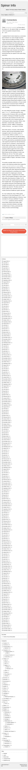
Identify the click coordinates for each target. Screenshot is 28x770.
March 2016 (5, 477)
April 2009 (5, 621)
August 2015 (6, 490)
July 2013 (5, 533)
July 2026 (5, 263)
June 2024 (5, 306)
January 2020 (6, 398)
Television (8, 668)
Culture (4, 658)
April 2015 (5, 497)
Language (5, 693)
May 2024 (5, 308)
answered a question (11, 27)
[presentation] (5, 32)
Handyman (5, 684)
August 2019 (6, 406)
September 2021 (6, 363)
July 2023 (5, 325)
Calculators (7, 741)
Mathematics (7, 720)
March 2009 (5, 623)
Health (13, 22)
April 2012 (5, 559)
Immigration (7, 736)
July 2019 (5, 408)
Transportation (6, 745)
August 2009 (6, 614)
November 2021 (6, 360)
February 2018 (6, 438)
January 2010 (6, 606)
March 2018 (5, 436)
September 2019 (6, 405)
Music (6, 670)
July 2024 (5, 304)
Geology (6, 719)
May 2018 (5, 432)
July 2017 (5, 450)
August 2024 (6, 302)
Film (6, 663)
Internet (6, 648)
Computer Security (9, 655)
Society (4, 733)
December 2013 (6, 524)
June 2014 (5, 514)
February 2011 (6, 583)
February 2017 (6, 458)
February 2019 (6, 417)
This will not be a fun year (19, 224)
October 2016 (6, 465)
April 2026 (5, 268)
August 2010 (6, 594)
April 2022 (5, 351)
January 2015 (6, 502)
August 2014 (6, 510)
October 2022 (6, 341)
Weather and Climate (9, 731)
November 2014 (6, 505)
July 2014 (5, 512)
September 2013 (6, 529)
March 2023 (5, 332)
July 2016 (5, 471)
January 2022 (6, 356)
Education (5, 679)
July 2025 (5, 283)
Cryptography (9, 724)
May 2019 (5, 412)
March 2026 (5, 269)
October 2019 (6, 403)
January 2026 (6, 273)
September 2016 (6, 467)
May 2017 (5, 453)
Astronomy (7, 712)
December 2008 (6, 628)
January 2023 (6, 335)
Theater (6, 675)
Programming (6, 707)
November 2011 (6, 568)
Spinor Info (8, 5)
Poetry (6, 672)
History (16, 22)
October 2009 (6, 611)
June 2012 (5, 555)
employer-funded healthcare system (11, 166)
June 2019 (5, 410)
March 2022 (5, 353)
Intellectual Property (9, 696)
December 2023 (6, 316)
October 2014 (6, 507)
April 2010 (5, 601)
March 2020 (5, 394)
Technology (5, 740)
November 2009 (6, 609)
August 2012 (6, 552)
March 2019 (5, 415)
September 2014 (6, 509)
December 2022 (6, 337)
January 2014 (6, 523)
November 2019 (6, 401)
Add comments (22, 24)
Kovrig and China (6, 224)
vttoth (9, 214)
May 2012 (5, 557)
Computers (5, 650)
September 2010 (6, 592)
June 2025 (5, 285)
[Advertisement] (11, 245)
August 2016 (6, 469)
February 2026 (6, 271)
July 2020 (5, 387)
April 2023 (5, 330)
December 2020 (6, 379)
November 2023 (6, 318)
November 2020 (6, 380)
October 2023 (6, 320)
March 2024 (5, 311)
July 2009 (5, 616)
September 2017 (6, 446)
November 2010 (6, 588)
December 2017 (6, 441)
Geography (7, 717)
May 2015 (5, 495)
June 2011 (5, 576)
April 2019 (5, 413)
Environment (6, 681)
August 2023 (6, 323)
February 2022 (6, 354)
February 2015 (6, 500)
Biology (6, 714)
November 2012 (6, 547)
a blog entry (8, 112)
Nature (6, 726)
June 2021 (5, 368)
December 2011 (6, 566)
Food (4, 683)
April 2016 (5, 476)
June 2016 (5, 472)
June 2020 (5, 389)
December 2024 (6, 295)
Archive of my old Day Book (9, 636)
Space (6, 729)
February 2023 (6, 334)
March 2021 (5, 373)
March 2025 (5, 290)
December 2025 (6, 275)
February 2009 (6, 625)
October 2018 (6, 424)
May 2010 (5, 599)
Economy (5, 677)
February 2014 (6, 521)
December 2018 (6, 420)
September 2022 (6, 342)
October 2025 (6, 278)
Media (6, 665)
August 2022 (6, 344)
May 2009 (5, 620)
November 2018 (6, 422)
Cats (6, 703)
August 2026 (6, 261)
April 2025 (5, 289)
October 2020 (6, 382)
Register (5, 753)
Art (5, 660)
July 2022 (5, 346)
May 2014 (5, 516)
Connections (12, 20)
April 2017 (5, 455)
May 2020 (5, 391)
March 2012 (5, 561)
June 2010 (5, 597)
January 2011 (6, 585)
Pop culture (7, 674)
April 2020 (5, 393)
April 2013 (5, 538)
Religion (5, 709)
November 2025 (6, 276)
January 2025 (6, 294)
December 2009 (6, 607)
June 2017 (5, 451)
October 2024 (6, 299)
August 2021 (6, 365)
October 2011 (6, 569)
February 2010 (6, 604)
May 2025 (5, 287)
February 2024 (6, 313)
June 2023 (5, 327)
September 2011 (6, 571)
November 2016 (6, 464)
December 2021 (6, 358)
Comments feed (6, 758)
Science (5, 710)
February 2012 (6, 562)
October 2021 (6, 361)
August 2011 (6, 573)
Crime (6, 734)
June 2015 (5, 493)
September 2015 (6, 488)
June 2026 (5, 264)
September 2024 (6, 301)
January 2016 (6, 481)
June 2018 (5, 431)
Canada (5, 643)
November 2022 (6, 339)
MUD (7, 653)
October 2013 (6, 528)
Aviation (9, 22)
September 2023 (6, 321)
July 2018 (5, 429)
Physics (8, 23)
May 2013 (5, 536)
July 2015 (5, 491)
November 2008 (6, 630)
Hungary (5, 691)
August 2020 (6, 386)
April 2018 (5, 434)
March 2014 (5, 519)
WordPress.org (6, 760)
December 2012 (6, 545)
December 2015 (6, 483)
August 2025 (6, 282)
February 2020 (6, 396)
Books (6, 661)
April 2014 (5, 517)
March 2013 (5, 540)
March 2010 (5, 602)
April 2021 (5, 372)
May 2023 (5, 328)
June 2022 (5, 347)
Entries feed (5, 757)
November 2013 (6, 526)
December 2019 (6, 399)
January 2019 (6, 419)
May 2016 (5, 474)
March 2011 (5, 581)
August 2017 (6, 448)
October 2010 (6, 590)
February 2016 (6, 479)
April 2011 (5, 580)
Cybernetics (7, 656)
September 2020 (6, 384)
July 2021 (5, 367)
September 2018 (6, 425)
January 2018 (6, 439)
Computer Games (8, 651)
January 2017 (6, 460)
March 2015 (5, 498)
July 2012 (5, 554)
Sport (4, 738)
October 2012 (6, 549)
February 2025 (6, 292)
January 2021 (6, 377)
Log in (4, 755)
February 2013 (6, 542)
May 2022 (5, 349)
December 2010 (6, 587)
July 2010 (5, 595)
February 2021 (6, 375)
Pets (4, 702)
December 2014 (6, 503)
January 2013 (6, 543)
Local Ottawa (6, 698)
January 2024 (6, 315)
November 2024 (6, 297)
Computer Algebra (10, 722)
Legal (4, 695)
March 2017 (5, 457)
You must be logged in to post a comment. (11, 219)
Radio (7, 666)
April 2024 (5, 309)
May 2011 (5, 578)
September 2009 (6, 613)
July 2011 (5, 575)
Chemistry (7, 715)
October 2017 (6, 445)
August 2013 (6, 531)
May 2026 (5, 266)
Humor (4, 690)
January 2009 (6, 627)
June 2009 (5, 618)
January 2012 (6, 564)
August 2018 (6, 427)
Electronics (7, 743)
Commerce (5, 644)
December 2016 (6, 462)
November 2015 (6, 484)
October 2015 (6, 486)
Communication (6, 646)
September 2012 (6, 550)
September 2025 (6, 280)
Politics (11, 23)
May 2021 (5, 370)
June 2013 (5, 535)
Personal (5, 700)
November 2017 (6, 443)
